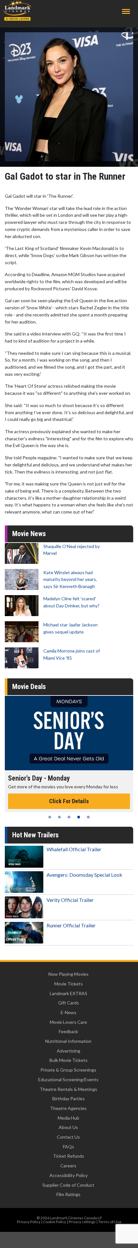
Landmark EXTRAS (68, 993)
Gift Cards (68, 1002)
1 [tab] (50, 817)
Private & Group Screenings (68, 1070)
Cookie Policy (54, 1221)
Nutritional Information (68, 1041)
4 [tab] (78, 817)
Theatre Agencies (68, 1108)
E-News (68, 1012)
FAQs (68, 1146)
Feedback (68, 1031)
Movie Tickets (68, 983)
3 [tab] (69, 817)
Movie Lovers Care (68, 1022)
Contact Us (68, 1137)
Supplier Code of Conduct (68, 1185)
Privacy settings (82, 1221)
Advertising (68, 1050)
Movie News (29, 534)
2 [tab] (59, 817)
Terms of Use (109, 1221)
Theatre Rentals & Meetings (68, 1089)
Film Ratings (68, 1194)
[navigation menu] (126, 11)
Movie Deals (29, 687)
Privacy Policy (28, 1221)
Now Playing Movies (68, 974)
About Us (68, 1127)
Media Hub (68, 1118)
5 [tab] (88, 817)
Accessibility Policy (68, 1175)
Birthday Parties (68, 1098)
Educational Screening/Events (68, 1079)
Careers (68, 1165)
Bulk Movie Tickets (68, 1060)
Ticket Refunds (68, 1156)
